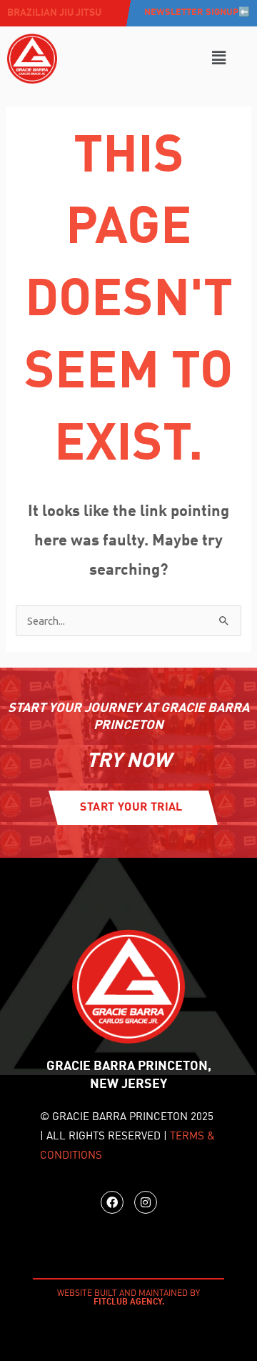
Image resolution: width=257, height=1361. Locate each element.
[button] (218, 58)
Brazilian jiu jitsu (54, 13)
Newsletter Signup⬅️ (197, 12)
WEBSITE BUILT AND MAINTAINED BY (128, 1298)
